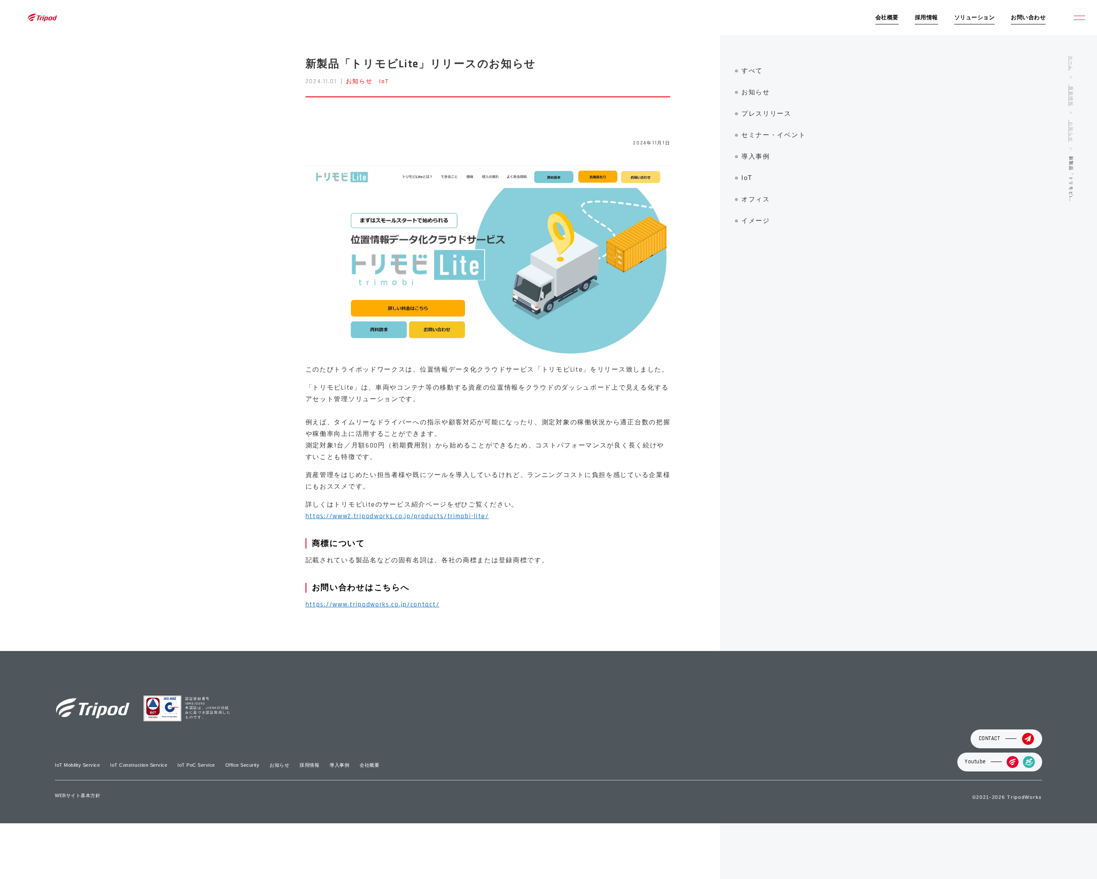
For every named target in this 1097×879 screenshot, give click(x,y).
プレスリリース (766, 113)
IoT (383, 81)
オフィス (755, 199)
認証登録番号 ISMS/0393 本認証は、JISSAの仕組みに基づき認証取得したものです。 (208, 708)
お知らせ (359, 81)
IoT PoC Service (196, 765)
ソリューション (974, 17)
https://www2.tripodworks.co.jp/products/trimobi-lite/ (397, 516)
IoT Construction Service (138, 765)
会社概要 (887, 17)
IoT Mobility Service (77, 765)
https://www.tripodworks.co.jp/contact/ (373, 604)
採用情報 (926, 17)
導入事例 (755, 156)
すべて (752, 70)
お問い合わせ (1028, 17)
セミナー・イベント (773, 134)
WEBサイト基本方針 (77, 795)
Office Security (242, 765)
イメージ (755, 220)
